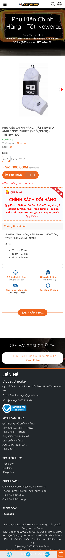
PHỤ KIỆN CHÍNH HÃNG (15, 436)
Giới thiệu (7, 467)
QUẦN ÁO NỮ (9, 449)
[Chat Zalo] (47, 554)
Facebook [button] (9, 508)
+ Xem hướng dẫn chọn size (17, 183)
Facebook (8, 513)
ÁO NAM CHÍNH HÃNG (14, 444)
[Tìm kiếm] (53, 4)
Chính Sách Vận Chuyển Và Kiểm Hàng (24, 486)
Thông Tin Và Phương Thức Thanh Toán (24, 490)
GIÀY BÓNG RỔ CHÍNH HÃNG (18, 423)
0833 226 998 (25, 400)
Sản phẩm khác (33, 312)
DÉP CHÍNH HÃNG (12, 440)
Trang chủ (26, 34)
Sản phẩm (8, 472)
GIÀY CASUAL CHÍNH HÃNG (17, 427)
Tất (38, 34)
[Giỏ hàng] (61, 554)
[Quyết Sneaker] (28, 4)
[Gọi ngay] (9, 554)
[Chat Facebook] (28, 554)
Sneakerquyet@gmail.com (24, 395)
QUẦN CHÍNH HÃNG (13, 432)
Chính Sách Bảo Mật (13, 495)
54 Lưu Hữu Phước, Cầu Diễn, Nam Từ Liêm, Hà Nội (32, 358)
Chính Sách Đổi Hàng (14, 499)
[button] (61, 89)
